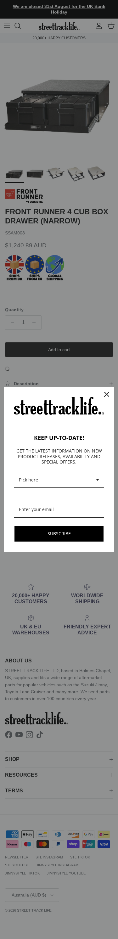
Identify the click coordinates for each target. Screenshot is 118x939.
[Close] (106, 394)
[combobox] (59, 480)
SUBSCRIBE (59, 534)
